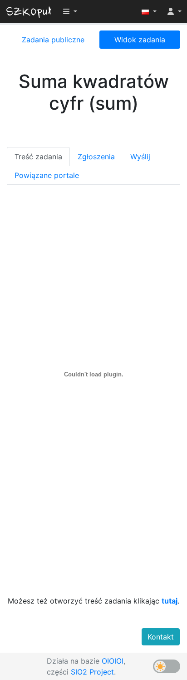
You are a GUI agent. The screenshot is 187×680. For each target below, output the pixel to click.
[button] (149, 11)
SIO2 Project (92, 671)
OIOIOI (112, 660)
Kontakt (161, 636)
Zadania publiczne (53, 39)
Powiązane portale (47, 175)
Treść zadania (38, 156)
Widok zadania (139, 39)
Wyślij (140, 156)
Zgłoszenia (96, 156)
